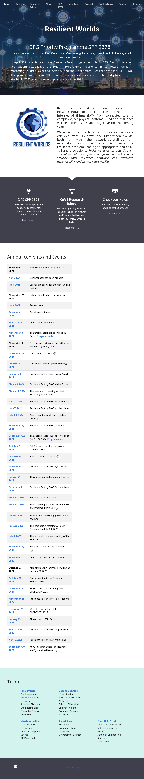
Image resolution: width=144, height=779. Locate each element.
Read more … (29, 220)
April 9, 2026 (15, 639)
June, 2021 (14, 284)
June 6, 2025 (15, 515)
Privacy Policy (72, 767)
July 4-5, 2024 (16, 415)
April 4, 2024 (15, 401)
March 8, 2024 (16, 384)
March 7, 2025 (16, 497)
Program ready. (44, 336)
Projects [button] (90, 3)
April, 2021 (15, 277)
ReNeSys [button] (21, 3)
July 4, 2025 (15, 536)
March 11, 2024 (17, 391)
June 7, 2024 (15, 408)
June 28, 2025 (16, 525)
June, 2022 (14, 305)
